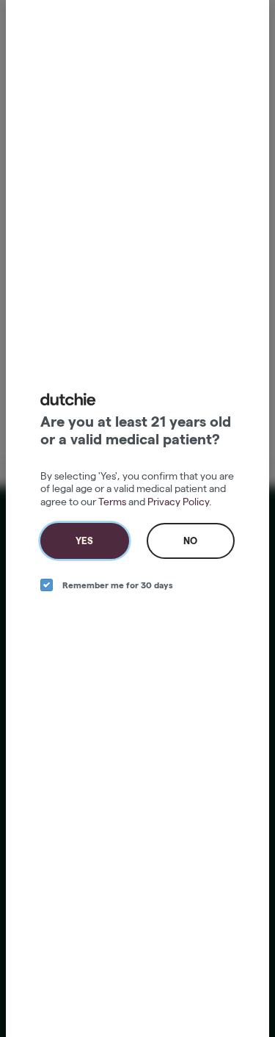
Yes (84, 540)
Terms (112, 501)
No (190, 540)
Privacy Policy (178, 501)
